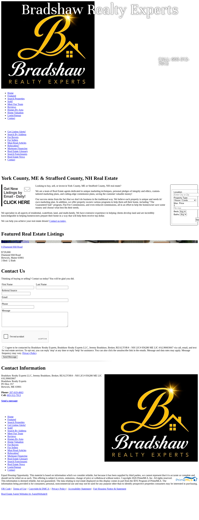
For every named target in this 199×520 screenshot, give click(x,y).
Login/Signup (14, 115)
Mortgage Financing (17, 148)
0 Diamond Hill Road (12, 247)
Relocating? (13, 145)
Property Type (180, 197)
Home (10, 93)
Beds (176, 211)
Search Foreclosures (17, 154)
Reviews (11, 107)
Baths (177, 214)
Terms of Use (19, 488)
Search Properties (16, 98)
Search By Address (16, 134)
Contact (11, 118)
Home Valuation (15, 112)
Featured (11, 96)
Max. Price (179, 203)
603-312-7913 (14, 395)
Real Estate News (16, 157)
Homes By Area (15, 110)
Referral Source (9, 290)
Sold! (10, 101)
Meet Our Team (15, 104)
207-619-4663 (16, 392)
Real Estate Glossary (17, 151)
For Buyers (13, 137)
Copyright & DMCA (39, 488)
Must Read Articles (16, 143)
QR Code (6, 488)
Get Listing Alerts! (16, 131)
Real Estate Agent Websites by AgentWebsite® (24, 494)
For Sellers (12, 140)
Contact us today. (57, 221)
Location (178, 192)
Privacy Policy (29, 353)
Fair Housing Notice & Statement (109, 488)
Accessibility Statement (79, 488)
